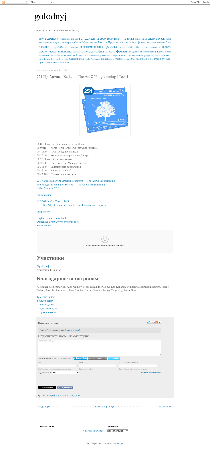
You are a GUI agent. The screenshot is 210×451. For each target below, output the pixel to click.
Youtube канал (45, 300)
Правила (74, 46)
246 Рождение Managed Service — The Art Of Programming (71, 184)
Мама (85, 42)
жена (168, 38)
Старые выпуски (46, 312)
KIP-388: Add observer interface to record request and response (71, 205)
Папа (168, 42)
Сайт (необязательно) (128, 362)
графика (129, 38)
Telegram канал (46, 297)
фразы (121, 51)
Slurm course (44, 195)
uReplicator (43, 211)
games (132, 55)
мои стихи (125, 42)
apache (57, 55)
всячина (51, 38)
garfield (139, 55)
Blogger (120, 443)
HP (152, 55)
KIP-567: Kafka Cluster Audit (53, 201)
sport (117, 58)
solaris (111, 58)
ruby (99, 59)
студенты (92, 51)
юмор (160, 51)
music (81, 58)
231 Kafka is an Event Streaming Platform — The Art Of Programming (76, 180)
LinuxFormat (44, 58)
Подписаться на (45, 372)
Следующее (44, 406)
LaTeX (167, 55)
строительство (79, 51)
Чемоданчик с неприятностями (142, 51)
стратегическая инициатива (55, 51)
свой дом (133, 46)
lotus (53, 58)
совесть (166, 46)
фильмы (103, 51)
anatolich (49, 55)
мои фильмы (139, 42)
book (75, 55)
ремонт (123, 46)
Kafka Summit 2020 (48, 188)
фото (112, 51)
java (160, 55)
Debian (92, 55)
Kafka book (60, 218)
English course (45, 218)
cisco (81, 55)
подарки (44, 46)
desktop (98, 55)
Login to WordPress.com (97, 358)
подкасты (59, 46)
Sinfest (104, 58)
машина (93, 42)
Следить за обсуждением (158, 322)
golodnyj (50, 16)
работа (111, 46)
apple (63, 55)
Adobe (42, 55)
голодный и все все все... (100, 38)
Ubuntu (157, 58)
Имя (40, 362)
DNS (104, 55)
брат (41, 38)
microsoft (73, 58)
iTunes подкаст (45, 304)
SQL (122, 58)
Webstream (64, 62)
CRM (86, 55)
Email (81, 362)
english (116, 55)
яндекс (168, 51)
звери (41, 42)
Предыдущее (165, 406)
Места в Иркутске (108, 42)
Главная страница (104, 406)
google (147, 55)
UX (163, 58)
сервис (145, 46)
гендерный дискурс (69, 38)
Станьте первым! (72, 330)
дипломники (141, 38)
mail (58, 59)
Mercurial (64, 59)
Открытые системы (156, 42)
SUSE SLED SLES (138, 58)
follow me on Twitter (93, 430)
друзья (160, 38)
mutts (87, 58)
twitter (151, 59)
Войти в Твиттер (114, 358)
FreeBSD (123, 55)
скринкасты (155, 47)
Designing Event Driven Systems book (58, 221)
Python (94, 58)
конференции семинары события (63, 42)
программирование (91, 46)
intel (156, 55)
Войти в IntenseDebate (80, 358)
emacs (109, 55)
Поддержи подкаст (48, 308)
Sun (127, 58)
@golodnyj (43, 266)
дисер (151, 38)
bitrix (69, 55)
